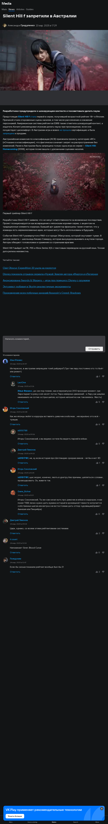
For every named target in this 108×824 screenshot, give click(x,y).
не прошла (65, 130)
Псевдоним (15, 558)
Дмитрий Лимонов (27, 449)
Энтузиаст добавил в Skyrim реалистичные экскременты (37, 286)
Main (4, 9)
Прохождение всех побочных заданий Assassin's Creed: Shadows (42, 292)
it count (13, 539)
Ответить (15, 376)
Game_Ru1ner (24, 491)
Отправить (94, 349)
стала (33, 116)
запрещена (8, 133)
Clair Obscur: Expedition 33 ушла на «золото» (29, 267)
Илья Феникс (16, 360)
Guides (29, 9)
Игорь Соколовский (19, 408)
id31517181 (22, 430)
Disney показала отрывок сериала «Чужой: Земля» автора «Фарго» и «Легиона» (50, 274)
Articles (20, 9)
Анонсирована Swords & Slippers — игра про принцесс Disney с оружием (46, 280)
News (12, 9)
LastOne (22, 382)
